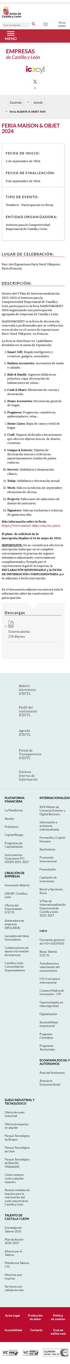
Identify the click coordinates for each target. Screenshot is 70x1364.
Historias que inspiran (13, 1276)
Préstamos (11, 826)
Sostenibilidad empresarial (49, 1024)
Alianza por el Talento (13, 1253)
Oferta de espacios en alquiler (17, 1125)
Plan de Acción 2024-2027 (14, 1241)
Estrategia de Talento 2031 (13, 1229)
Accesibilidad (13, 1330)
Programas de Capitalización (14, 844)
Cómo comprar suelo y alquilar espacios (14, 1178)
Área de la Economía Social (50, 1082)
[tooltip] (45, 24)
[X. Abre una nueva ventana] (35, 82)
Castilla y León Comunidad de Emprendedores (15, 966)
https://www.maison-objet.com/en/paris (31, 526)
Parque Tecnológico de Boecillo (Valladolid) (17, 1163)
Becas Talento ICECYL (48, 953)
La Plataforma (14, 810)
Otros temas (62, 24)
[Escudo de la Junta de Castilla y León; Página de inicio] (11, 17)
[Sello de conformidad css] (10, 1354)
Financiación (48, 869)
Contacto (36, 1330)
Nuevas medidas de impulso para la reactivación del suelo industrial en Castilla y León (17, 1197)
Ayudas (9, 818)
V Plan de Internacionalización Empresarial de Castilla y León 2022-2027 (53, 908)
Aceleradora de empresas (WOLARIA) (14, 924)
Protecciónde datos (35, 1317)
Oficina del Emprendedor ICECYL (13, 909)
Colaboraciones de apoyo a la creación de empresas (17, 951)
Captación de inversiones (48, 879)
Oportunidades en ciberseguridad (51, 1004)
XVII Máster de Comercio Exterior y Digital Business (52, 810)
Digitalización (48, 1014)
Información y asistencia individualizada (49, 826)
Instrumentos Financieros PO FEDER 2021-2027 (17, 858)
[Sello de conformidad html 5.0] (31, 1354)
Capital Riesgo (14, 834)
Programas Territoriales (47, 1047)
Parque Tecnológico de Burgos (17, 1137)
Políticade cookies (58, 1317)
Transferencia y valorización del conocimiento (50, 967)
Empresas (16, 102)
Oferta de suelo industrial (14, 1114)
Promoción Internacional (48, 859)
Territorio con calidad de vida (14, 1288)
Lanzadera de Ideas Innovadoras (17, 937)
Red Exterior (48, 849)
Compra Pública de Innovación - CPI (52, 992)
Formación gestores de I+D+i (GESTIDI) (52, 941)
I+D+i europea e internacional (50, 980)
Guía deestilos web (58, 1331)
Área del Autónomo (52, 1072)
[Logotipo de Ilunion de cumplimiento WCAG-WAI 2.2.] (55, 1355)
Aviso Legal (12, 1315)
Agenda (38, 102)
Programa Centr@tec (46, 1035)
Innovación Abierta (17, 885)
